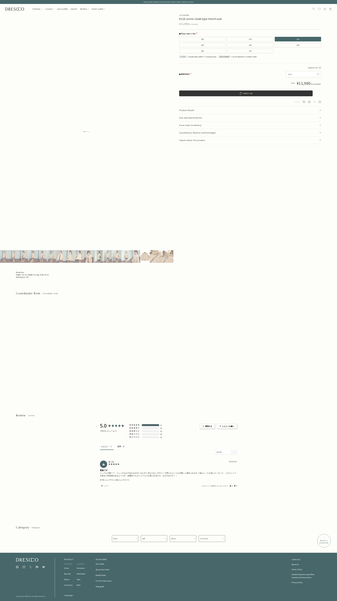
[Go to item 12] (107, 256)
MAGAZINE (62, 9)
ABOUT (74, 9)
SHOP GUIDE (97, 9)
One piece (81, 568)
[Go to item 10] (88, 256)
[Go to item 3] (23, 256)
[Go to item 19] (173, 256)
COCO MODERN (184, 15)
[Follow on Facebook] (37, 567)
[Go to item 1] (4, 256)
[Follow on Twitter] (30, 567)
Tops (78, 579)
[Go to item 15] (135, 256)
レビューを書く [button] (228, 426)
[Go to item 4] (32, 256)
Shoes (173, 538)
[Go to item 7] (60, 256)
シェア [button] (105, 486)
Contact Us (296, 559)
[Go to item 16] (145, 256)
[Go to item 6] (51, 256)
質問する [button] (208, 426)
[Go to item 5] (42, 256)
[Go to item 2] (14, 256)
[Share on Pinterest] (309, 102)
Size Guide (100, 564)
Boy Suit (67, 573)
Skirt (78, 585)
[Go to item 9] (79, 256)
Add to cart (247, 93)
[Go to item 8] (70, 256)
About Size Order (102, 569)
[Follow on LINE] (17, 567)
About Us (295, 564)
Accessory (204, 538)
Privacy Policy (297, 582)
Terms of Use (297, 569)
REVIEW (83, 9)
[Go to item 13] (117, 256)
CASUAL (49, 9)
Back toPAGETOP (323, 541)
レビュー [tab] (105, 446)
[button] (231, 486)
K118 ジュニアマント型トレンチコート (115, 480)
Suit (143, 538)
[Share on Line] (319, 101)
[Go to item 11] (98, 256)
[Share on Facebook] (304, 101)
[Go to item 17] (154, 256)
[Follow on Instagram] (24, 567)
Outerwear (81, 573)
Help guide (100, 586)
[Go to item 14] (126, 256)
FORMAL (37, 9)
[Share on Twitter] (314, 101)
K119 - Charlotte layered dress (87, 384)
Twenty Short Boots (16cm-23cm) (29, 384)
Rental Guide (101, 575)
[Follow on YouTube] (43, 567)
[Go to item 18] (163, 256)
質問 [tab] (119, 446)
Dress (115, 538)
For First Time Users (104, 581)
